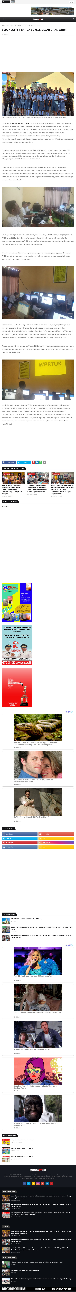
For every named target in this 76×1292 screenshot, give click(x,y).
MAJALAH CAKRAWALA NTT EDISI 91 (22, 1157)
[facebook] (20, 834)
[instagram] (56, 842)
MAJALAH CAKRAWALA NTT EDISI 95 (22, 1140)
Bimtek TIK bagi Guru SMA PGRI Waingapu (25, 1270)
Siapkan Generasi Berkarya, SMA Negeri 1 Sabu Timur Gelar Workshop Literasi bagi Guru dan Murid (41, 928)
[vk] (20, 847)
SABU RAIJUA (10, 25)
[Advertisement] (38, 52)
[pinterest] (20, 842)
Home (3, 25)
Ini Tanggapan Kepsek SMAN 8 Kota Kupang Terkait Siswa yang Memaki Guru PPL (37, 1262)
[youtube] (56, 834)
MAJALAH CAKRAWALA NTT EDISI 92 (22, 1148)
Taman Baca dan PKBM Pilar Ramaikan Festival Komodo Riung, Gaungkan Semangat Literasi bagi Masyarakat (37, 489)
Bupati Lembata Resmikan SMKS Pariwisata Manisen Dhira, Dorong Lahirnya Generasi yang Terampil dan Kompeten (12, 490)
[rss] (56, 838)
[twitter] (20, 838)
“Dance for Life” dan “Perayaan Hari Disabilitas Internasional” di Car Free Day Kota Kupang (41, 1279)
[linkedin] (47, 1183)
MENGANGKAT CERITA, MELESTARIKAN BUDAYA (26, 919)
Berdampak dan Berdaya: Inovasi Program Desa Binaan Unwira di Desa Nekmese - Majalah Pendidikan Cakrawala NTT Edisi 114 (40, 1214)
